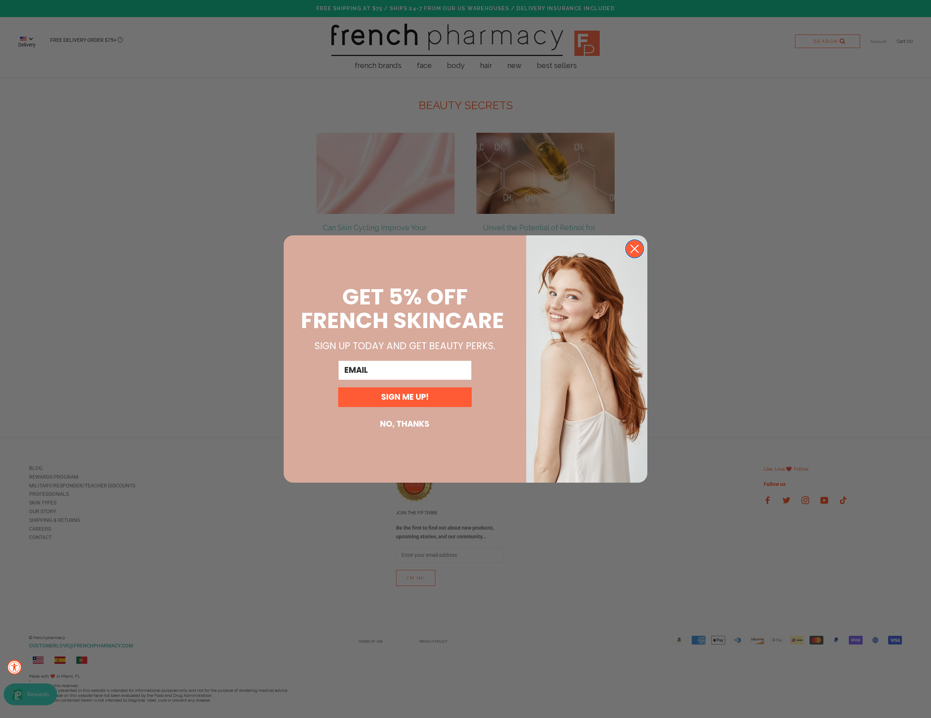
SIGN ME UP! (405, 397)
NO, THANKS (404, 424)
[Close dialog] (635, 249)
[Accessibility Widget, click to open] (14, 667)
